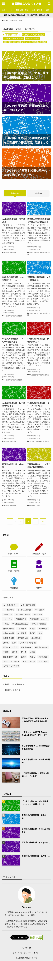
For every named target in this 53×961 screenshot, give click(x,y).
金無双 (23, 656)
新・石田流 (21, 633)
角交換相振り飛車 (10, 656)
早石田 (32, 633)
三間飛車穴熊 (21, 619)
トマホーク (37, 614)
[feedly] (26, 947)
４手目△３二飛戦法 (11, 666)
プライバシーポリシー (32, 953)
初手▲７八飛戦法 (39, 623)
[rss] (30, 947)
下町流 (6, 623)
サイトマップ (18, 953)
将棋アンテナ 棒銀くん (15, 684)
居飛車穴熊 (43, 628)
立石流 (6, 652)
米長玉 (14, 652)
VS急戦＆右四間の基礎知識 (13, 38)
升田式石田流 (8, 628)
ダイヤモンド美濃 (23, 614)
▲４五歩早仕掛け (10, 605)
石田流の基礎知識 (32, 38)
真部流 (6, 642)
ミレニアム (7, 619)
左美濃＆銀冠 (8, 633)
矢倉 (14, 642)
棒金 (40, 633)
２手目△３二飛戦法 (11, 661)
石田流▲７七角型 (10, 647)
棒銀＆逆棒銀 (8, 638)
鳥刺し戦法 (43, 656)
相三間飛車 (36, 638)
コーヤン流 (7, 614)
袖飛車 (32, 652)
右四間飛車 (21, 628)
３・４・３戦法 (29, 661)
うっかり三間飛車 (24, 609)
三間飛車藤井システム (38, 619)
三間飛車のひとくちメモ (26, 3)
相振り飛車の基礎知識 (12, 42)
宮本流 (32, 628)
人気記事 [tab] (38, 193)
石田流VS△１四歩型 (27, 642)
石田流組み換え (41, 647)
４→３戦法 (43, 661)
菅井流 (23, 652)
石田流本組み (26, 647)
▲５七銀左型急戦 (28, 605)
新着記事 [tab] (15, 193)
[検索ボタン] (49, 3)
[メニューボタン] (3, 3)
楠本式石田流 (22, 638)
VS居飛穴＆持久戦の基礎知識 (33, 35)
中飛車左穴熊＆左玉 (20, 623)
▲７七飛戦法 (8, 609)
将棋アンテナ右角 (12, 690)
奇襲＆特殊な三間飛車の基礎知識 (34, 42)
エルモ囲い (39, 609)
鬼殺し (32, 656)
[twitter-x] (23, 947)
